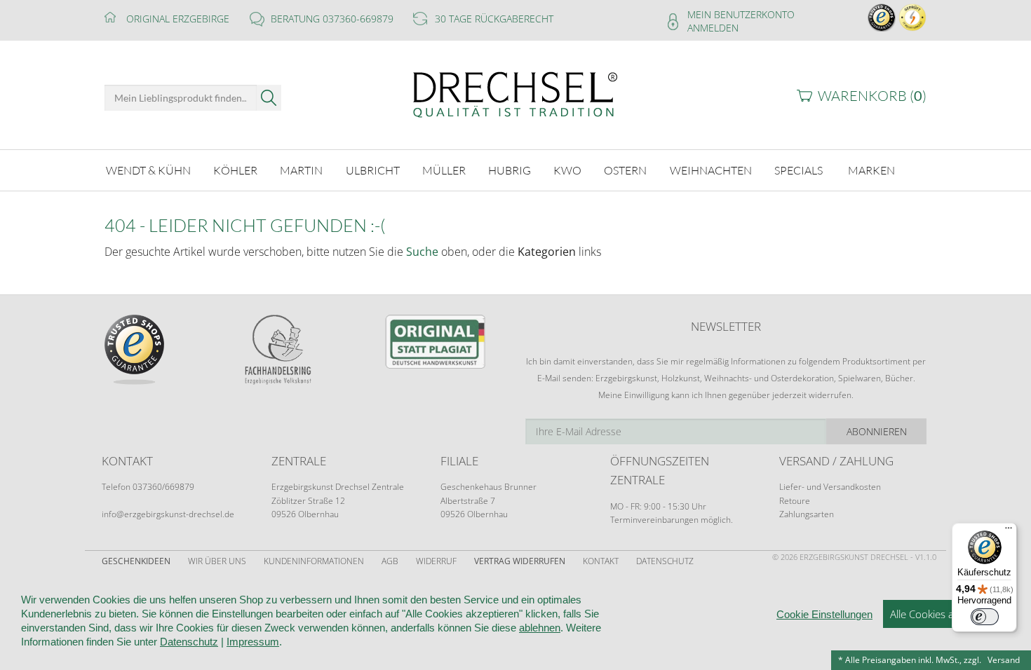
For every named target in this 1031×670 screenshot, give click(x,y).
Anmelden (713, 27)
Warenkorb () (872, 95)
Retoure (794, 501)
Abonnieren (877, 431)
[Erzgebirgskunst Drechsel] (515, 94)
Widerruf (436, 561)
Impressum (253, 642)
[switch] (985, 616)
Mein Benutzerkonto (741, 14)
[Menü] (1008, 531)
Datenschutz (665, 561)
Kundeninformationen (314, 561)
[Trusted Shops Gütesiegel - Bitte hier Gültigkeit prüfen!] (882, 16)
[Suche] (269, 98)
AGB (390, 561)
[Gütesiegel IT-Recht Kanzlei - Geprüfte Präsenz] (912, 16)
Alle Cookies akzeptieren (946, 614)
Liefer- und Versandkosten (830, 487)
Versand (1004, 660)
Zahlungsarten (806, 514)
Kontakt (601, 561)
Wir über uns (217, 561)
